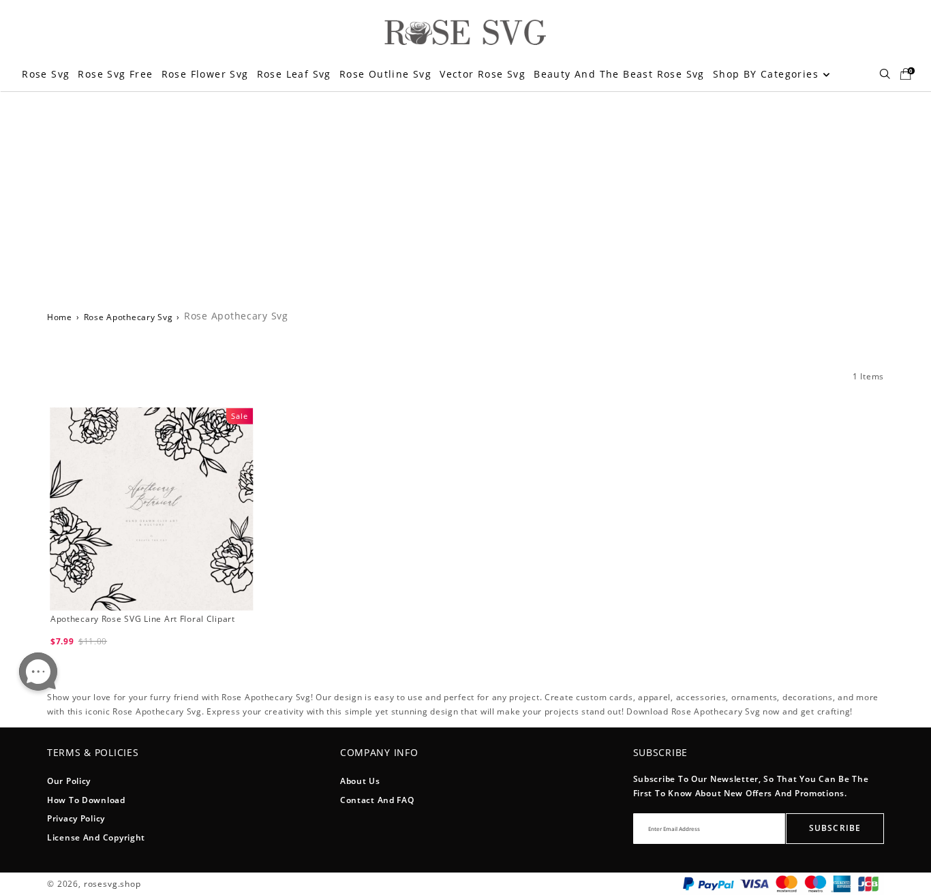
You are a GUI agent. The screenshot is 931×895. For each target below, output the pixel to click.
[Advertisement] (465, 193)
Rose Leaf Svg (294, 73)
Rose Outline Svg (385, 73)
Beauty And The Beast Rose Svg (619, 73)
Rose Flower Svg (205, 73)
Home (59, 317)
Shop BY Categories (768, 73)
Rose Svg (46, 73)
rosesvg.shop (112, 884)
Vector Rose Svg (482, 73)
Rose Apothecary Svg (128, 317)
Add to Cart (151, 660)
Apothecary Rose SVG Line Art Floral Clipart (142, 619)
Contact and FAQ (377, 800)
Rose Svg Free (115, 73)
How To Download (86, 800)
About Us (360, 781)
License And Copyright (96, 837)
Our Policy (69, 781)
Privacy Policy (76, 818)
